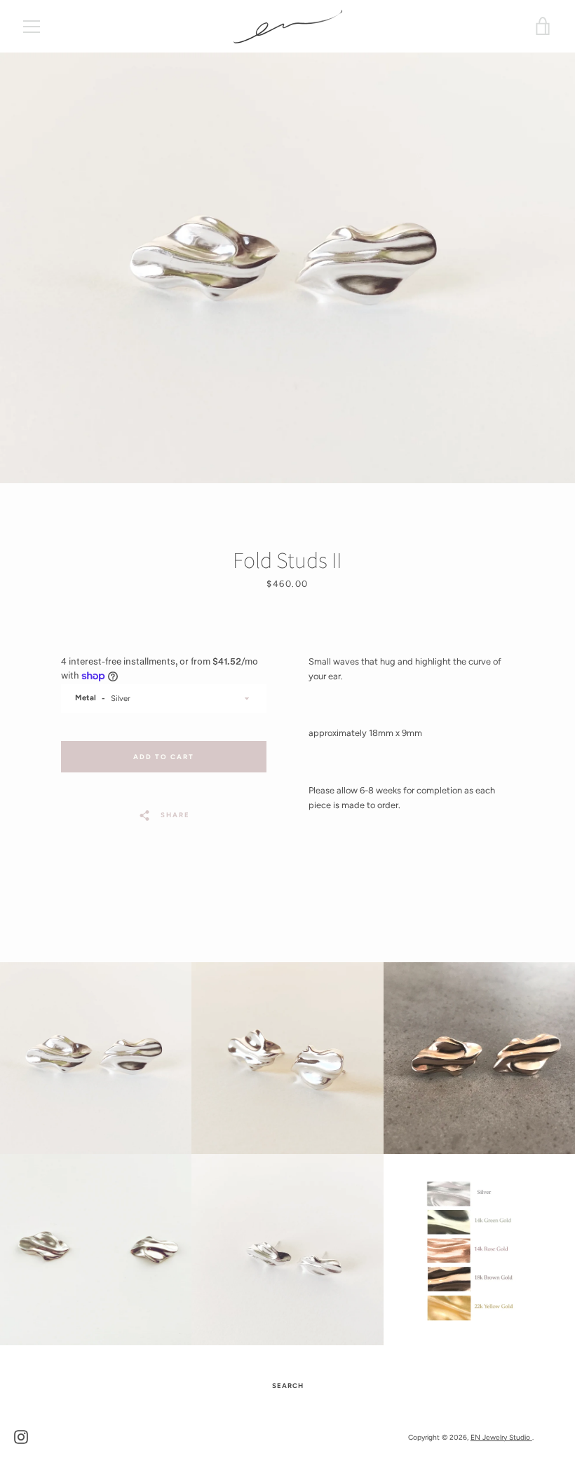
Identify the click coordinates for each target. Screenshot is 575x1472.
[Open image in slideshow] (287, 268)
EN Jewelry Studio (501, 1437)
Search (288, 1385)
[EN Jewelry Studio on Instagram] (21, 1436)
